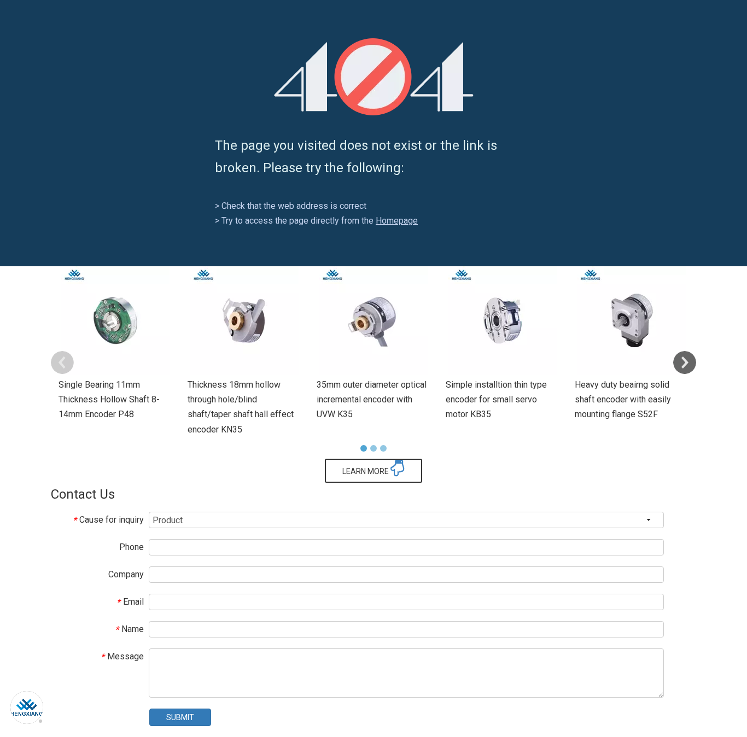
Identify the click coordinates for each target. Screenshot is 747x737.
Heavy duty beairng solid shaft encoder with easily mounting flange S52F (623, 399)
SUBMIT (180, 717)
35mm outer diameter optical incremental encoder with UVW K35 (372, 399)
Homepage (397, 220)
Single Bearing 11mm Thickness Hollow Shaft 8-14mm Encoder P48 (109, 399)
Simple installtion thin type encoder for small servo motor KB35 (496, 399)
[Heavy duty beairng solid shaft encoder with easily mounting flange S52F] (631, 320)
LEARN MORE (366, 471)
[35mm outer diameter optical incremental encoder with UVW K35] (373, 320)
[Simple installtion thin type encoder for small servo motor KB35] (502, 320)
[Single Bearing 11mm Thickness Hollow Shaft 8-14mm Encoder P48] (115, 320)
